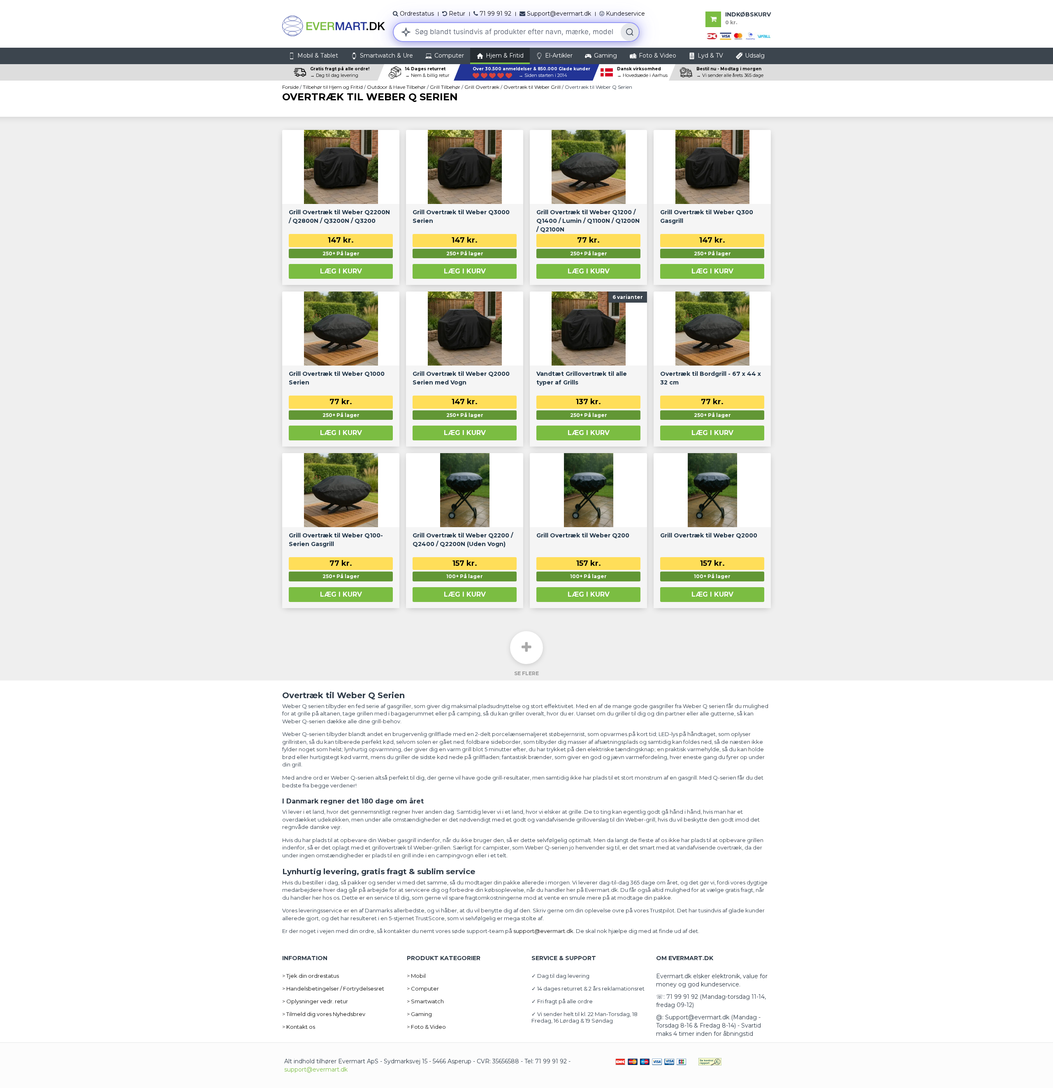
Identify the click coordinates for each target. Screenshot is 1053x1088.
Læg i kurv (341, 271)
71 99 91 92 (495, 13)
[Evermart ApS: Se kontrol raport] (709, 1061)
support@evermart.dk (316, 1069)
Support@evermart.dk (559, 13)
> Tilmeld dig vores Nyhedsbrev (323, 1014)
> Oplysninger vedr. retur (315, 1001)
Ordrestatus (417, 13)
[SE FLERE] (526, 647)
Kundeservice (625, 13)
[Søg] (630, 32)
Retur (457, 13)
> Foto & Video (426, 1026)
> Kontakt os (298, 1026)
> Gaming (419, 1014)
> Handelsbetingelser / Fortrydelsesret (333, 988)
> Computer (423, 988)
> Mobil (416, 975)
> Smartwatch (425, 1001)
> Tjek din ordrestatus (310, 975)
